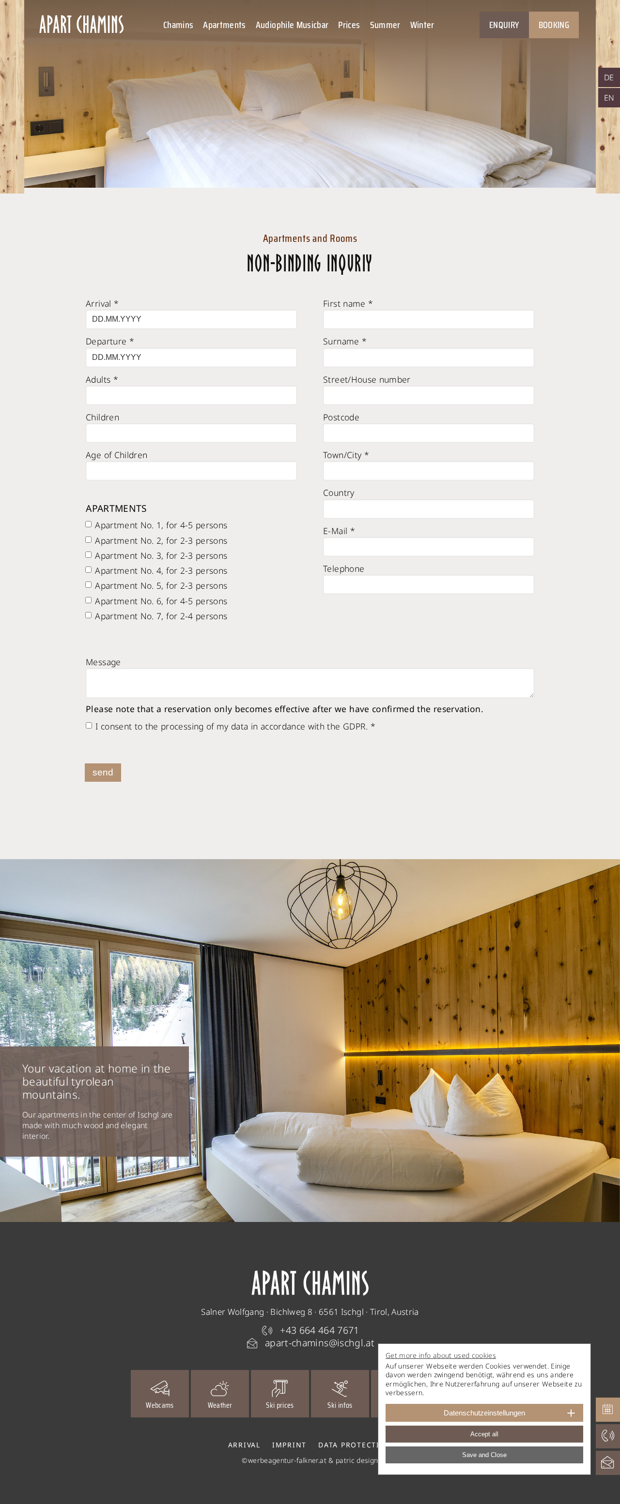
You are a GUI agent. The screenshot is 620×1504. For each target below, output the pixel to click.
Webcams (159, 1405)
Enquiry (504, 24)
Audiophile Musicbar (292, 24)
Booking (554, 24)
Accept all (484, 1434)
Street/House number (367, 379)
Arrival (102, 303)
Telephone (343, 568)
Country (338, 492)
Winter (422, 24)
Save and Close (484, 1455)
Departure (110, 341)
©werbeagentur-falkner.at (284, 1460)
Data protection (355, 1444)
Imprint (289, 1444)
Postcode (341, 417)
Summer (385, 24)
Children (102, 417)
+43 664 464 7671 (319, 1330)
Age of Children (116, 455)
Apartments (224, 24)
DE (609, 77)
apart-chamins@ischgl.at (319, 1342)
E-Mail (339, 530)
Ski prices (280, 1405)
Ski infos (339, 1405)
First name (348, 303)
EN (609, 97)
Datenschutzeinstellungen (484, 1413)
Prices (349, 24)
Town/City (346, 455)
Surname (345, 341)
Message (103, 662)
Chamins (178, 24)
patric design (357, 1460)
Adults (102, 379)
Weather (220, 1405)
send (103, 772)
